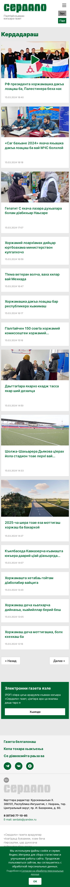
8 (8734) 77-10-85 (15, 815)
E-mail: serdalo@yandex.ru (20, 819)
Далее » (59, 661)
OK (35, 881)
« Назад (10, 661)
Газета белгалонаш (20, 742)
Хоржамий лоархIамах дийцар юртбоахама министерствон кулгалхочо (30, 247)
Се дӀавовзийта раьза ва (24, 756)
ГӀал (62, 20)
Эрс (62, 13)
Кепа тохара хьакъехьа (23, 749)
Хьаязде (35, 711)
